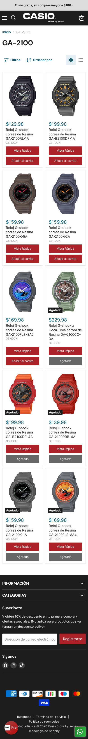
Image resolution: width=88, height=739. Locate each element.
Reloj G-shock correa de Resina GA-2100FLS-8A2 (20, 329)
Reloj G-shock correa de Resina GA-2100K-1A (19, 530)
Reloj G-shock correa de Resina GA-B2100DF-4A (19, 432)
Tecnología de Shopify (44, 731)
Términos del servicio (51, 716)
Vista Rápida (22, 150)
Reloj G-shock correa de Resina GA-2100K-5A (19, 232)
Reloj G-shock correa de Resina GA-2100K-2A (62, 232)
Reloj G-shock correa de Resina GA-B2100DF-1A (62, 134)
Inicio (6, 32)
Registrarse (72, 639)
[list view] (81, 60)
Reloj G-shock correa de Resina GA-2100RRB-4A (62, 432)
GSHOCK (12, 142)
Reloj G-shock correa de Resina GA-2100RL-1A (19, 134)
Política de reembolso (44, 721)
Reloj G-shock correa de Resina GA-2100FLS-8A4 (63, 530)
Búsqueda (24, 716)
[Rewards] (11, 727)
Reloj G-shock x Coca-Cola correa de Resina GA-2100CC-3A (65, 332)
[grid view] (71, 60)
